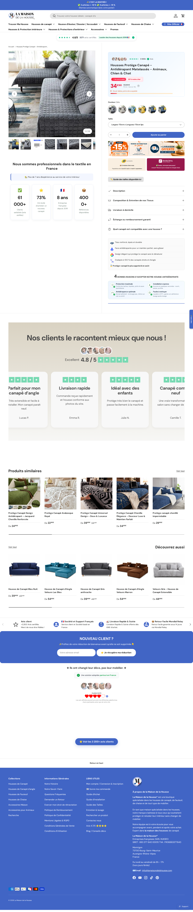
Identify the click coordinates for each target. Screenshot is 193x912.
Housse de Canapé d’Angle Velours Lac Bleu (58, 591)
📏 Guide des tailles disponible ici (125, 179)
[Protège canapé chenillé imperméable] (169, 493)
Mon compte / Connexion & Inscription (104, 783)
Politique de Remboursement (58, 810)
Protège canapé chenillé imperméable (165, 515)
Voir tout (180, 471)
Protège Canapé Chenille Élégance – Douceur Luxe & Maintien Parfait (131, 516)
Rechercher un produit (97, 815)
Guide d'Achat (93, 794)
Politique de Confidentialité (58, 815)
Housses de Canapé (18, 783)
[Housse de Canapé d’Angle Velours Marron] (132, 570)
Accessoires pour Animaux (21, 810)
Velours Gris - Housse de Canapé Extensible (165, 591)
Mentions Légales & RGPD (57, 820)
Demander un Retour (54, 799)
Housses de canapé (42, 24)
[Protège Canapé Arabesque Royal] (60, 493)
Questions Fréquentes (55, 794)
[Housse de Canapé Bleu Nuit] (24, 570)
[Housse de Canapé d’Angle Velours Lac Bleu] (60, 570)
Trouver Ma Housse (18, 24)
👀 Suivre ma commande (98, 789)
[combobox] (103, 16)
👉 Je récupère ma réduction (116, 652)
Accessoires (97, 29)
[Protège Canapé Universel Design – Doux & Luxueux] (97, 493)
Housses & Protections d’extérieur (67, 29)
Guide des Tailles (94, 804)
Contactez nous (93, 820)
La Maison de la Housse (23, 900)
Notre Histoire (51, 783)
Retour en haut (96, 763)
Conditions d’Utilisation (56, 831)
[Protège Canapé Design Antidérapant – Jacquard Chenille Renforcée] (24, 493)
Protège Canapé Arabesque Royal (59, 515)
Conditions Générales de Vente (59, 825)
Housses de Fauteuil (114, 24)
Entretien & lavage (95, 810)
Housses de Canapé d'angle (21, 789)
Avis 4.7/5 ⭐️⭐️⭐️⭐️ (96, 825)
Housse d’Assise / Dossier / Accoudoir (78, 24)
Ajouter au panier (158, 135)
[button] (183, 16)
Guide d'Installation (95, 799)
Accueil (11, 47)
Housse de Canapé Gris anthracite (93, 591)
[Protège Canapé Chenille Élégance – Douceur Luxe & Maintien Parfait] (132, 493)
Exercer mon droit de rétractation (61, 804)
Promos (114, 29)
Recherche (13, 815)
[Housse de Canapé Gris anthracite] (97, 570)
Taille (110, 119)
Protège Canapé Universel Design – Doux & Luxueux (94, 515)
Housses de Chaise (141, 24)
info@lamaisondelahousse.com (157, 870)
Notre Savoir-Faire (53, 789)
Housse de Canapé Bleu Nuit (23, 589)
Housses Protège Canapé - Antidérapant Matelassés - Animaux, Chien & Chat (32, 47)
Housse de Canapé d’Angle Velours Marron (130, 591)
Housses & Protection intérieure (25, 29)
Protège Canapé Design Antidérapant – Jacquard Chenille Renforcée (21, 516)
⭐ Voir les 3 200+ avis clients (96, 741)
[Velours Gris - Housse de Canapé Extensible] (169, 570)
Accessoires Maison (18, 804)
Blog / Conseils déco (96, 831)
